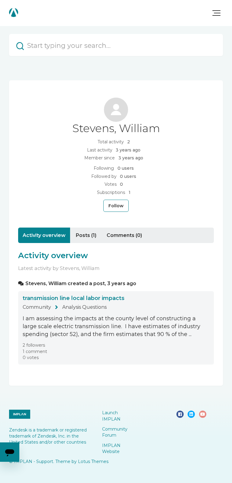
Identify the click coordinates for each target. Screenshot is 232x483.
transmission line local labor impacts (73, 298)
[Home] (13, 12)
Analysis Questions (84, 307)
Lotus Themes (93, 461)
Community (37, 307)
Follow (116, 205)
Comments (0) (124, 235)
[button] (216, 13)
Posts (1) (86, 235)
